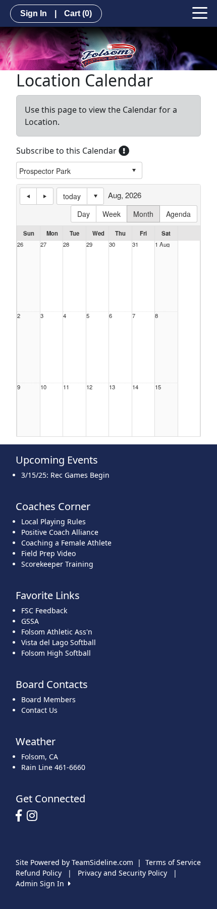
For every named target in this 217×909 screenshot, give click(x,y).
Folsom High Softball (56, 653)
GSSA (30, 621)
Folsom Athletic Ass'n (56, 632)
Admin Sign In (42, 883)
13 (112, 387)
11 (66, 387)
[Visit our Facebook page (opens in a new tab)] (21, 816)
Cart (78, 13)
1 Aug (162, 244)
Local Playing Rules (53, 521)
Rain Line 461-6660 (53, 767)
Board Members (48, 699)
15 (158, 387)
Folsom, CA (39, 756)
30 (112, 244)
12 (89, 387)
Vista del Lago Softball (58, 642)
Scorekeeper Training (57, 564)
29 (89, 244)
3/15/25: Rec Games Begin (65, 475)
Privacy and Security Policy (122, 873)
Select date (95, 196)
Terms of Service (173, 862)
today (72, 196)
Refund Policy (39, 873)
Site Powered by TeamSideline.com (74, 862)
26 (20, 244)
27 (43, 244)
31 (135, 244)
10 (43, 387)
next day (44, 196)
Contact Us (39, 710)
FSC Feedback (44, 610)
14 (135, 387)
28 (66, 244)
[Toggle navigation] (199, 12)
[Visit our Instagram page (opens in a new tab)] (34, 816)
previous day (28, 196)
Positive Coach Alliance (59, 532)
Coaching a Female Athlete (66, 543)
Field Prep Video (48, 553)
